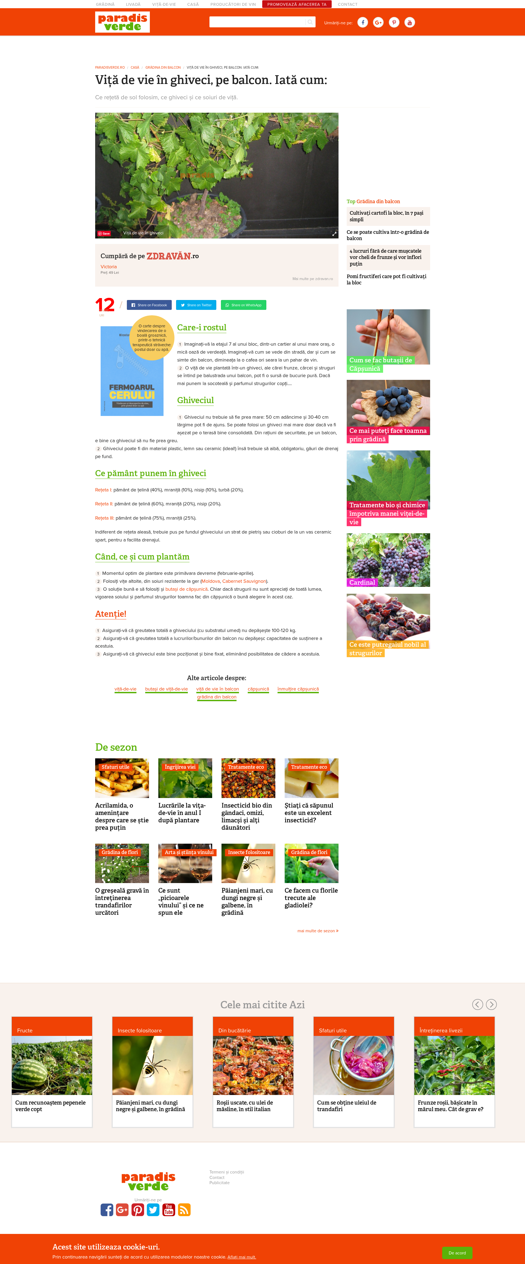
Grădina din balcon (163, 68)
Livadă (133, 4)
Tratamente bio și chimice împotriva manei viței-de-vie (387, 513)
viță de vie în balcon (217, 689)
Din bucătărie (234, 1030)
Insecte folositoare (249, 852)
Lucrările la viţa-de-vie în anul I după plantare (182, 812)
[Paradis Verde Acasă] (122, 22)
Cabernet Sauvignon (244, 581)
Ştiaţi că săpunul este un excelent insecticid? (309, 812)
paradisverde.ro (110, 68)
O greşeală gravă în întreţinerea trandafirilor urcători (122, 901)
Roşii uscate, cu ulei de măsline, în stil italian (245, 1106)
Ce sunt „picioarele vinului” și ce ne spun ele (181, 901)
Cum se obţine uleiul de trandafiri (346, 1106)
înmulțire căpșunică (298, 689)
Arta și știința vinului (189, 852)
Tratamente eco (246, 767)
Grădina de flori (120, 852)
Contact (348, 4)
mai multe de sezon (317, 931)
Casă (193, 4)
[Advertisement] (262, 48)
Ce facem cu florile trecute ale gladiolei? (311, 897)
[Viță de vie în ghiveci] (217, 175)
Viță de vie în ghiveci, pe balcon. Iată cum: (223, 68)
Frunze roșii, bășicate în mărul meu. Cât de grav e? (450, 1106)
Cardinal (362, 582)
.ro (195, 256)
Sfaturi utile (115, 767)
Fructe (25, 1030)
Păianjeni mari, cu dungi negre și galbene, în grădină (247, 901)
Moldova (211, 581)
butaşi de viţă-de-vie (166, 689)
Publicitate (219, 1183)
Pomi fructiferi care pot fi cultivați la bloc (386, 279)
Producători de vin (233, 4)
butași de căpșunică (186, 589)
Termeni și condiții (226, 1172)
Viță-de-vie (164, 4)
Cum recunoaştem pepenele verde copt (50, 1106)
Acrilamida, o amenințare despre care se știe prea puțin (122, 816)
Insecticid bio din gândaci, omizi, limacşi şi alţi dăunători (246, 816)
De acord (457, 1253)
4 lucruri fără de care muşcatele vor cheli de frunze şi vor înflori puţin (385, 257)
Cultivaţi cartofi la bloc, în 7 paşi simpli (386, 216)
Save (106, 233)
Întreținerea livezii (441, 1030)
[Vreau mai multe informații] (132, 371)
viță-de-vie (125, 689)
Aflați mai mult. (242, 1257)
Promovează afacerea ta (297, 4)
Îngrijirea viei (180, 767)
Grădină (105, 4)
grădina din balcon (217, 697)
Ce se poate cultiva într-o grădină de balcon (388, 235)
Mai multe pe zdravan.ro (313, 279)
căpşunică (258, 689)
